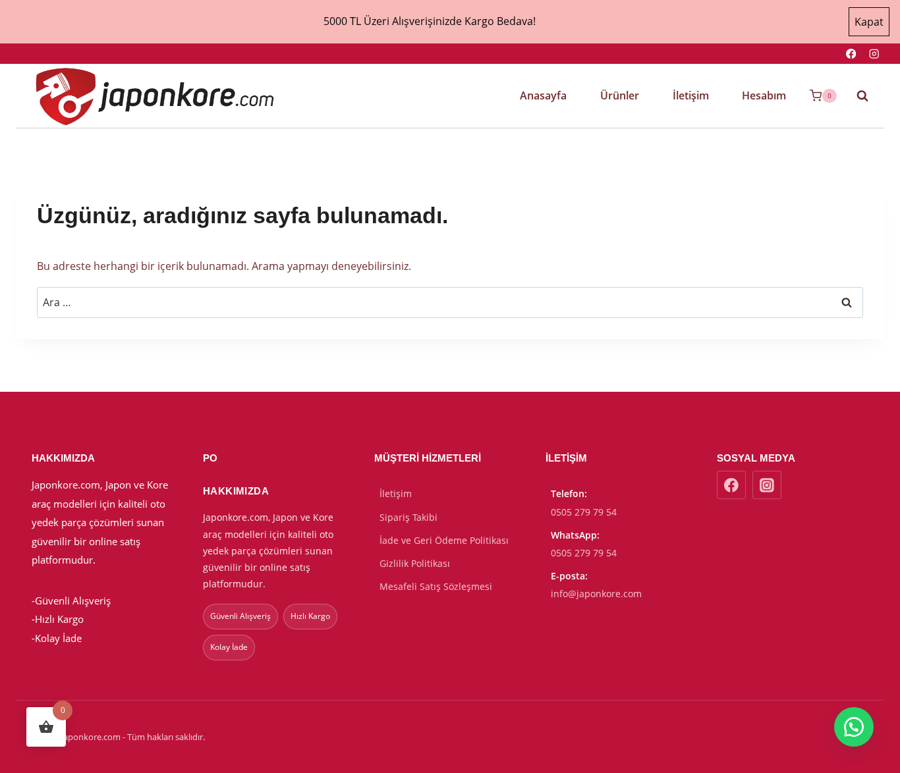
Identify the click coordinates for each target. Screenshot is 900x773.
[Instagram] (874, 53)
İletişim (691, 95)
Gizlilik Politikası (415, 563)
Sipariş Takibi (408, 517)
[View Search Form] (855, 95)
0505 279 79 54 (584, 512)
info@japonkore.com (596, 593)
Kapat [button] (869, 21)
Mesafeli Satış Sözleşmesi (436, 586)
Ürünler (619, 95)
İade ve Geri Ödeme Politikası (444, 540)
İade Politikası (413, 737)
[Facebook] (851, 53)
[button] (854, 727)
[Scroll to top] (801, 754)
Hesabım (764, 95)
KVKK (272, 737)
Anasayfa (543, 95)
